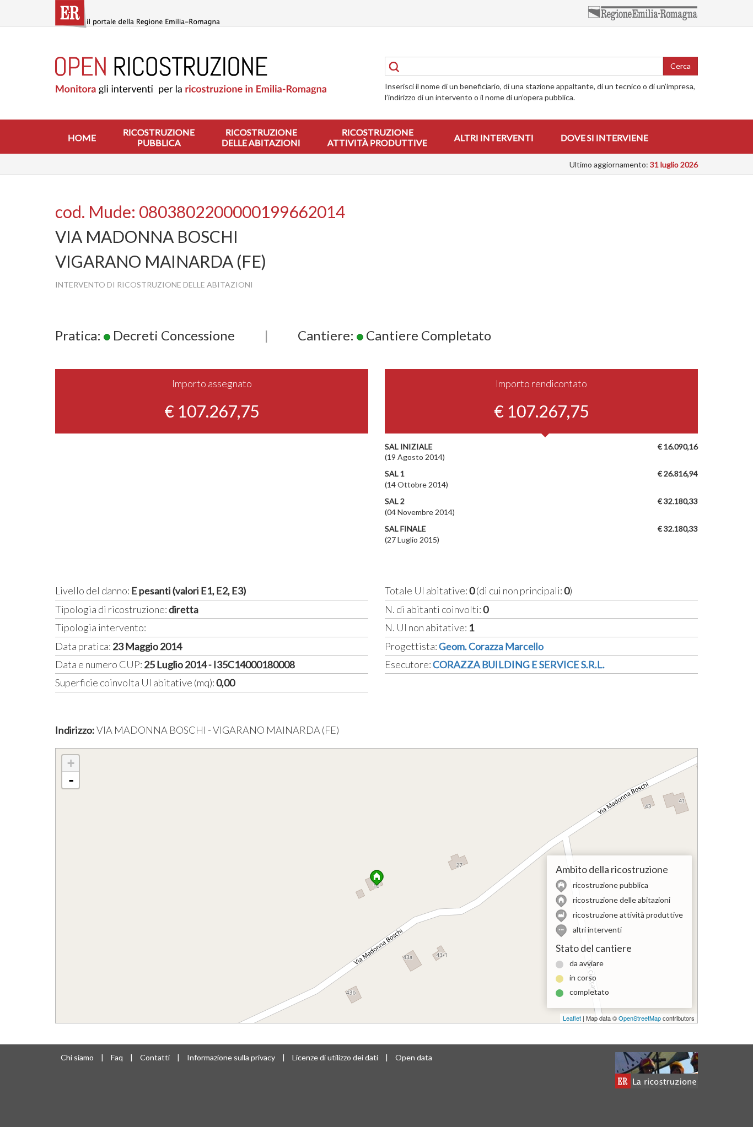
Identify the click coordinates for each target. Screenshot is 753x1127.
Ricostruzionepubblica (159, 137)
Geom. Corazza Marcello (491, 646)
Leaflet (572, 1018)
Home (82, 137)
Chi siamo (77, 1057)
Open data (413, 1057)
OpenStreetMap (639, 1018)
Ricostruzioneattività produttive (377, 137)
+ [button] (70, 763)
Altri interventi (494, 137)
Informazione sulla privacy (231, 1057)
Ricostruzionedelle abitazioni (261, 137)
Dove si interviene (604, 137)
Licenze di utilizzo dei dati (335, 1057)
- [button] (71, 780)
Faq (117, 1057)
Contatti (155, 1057)
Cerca (680, 66)
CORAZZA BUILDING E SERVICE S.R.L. (519, 664)
